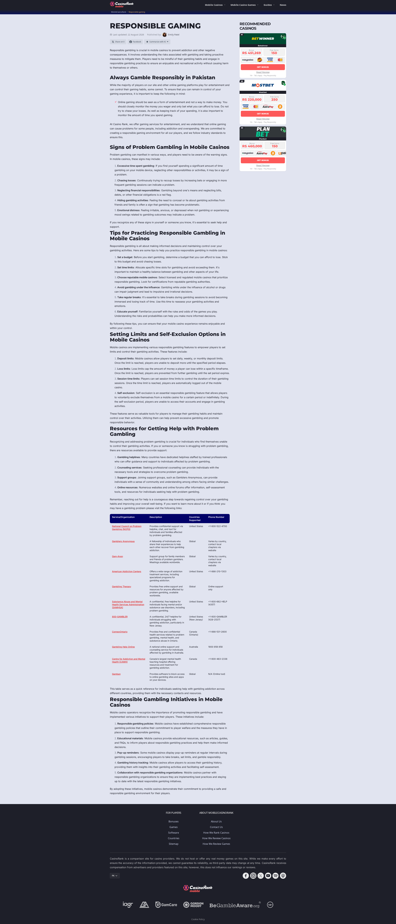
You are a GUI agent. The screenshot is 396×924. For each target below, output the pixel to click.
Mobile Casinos (214, 4)
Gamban (116, 674)
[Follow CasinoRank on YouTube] (268, 876)
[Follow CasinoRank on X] (261, 876)
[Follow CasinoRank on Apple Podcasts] (283, 876)
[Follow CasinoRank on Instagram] (253, 876)
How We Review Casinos (216, 838)
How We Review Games (216, 844)
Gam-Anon (117, 556)
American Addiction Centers (126, 571)
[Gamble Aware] (235, 905)
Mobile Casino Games (243, 4)
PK (113, 875)
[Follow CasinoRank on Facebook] (246, 876)
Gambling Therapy (121, 586)
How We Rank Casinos (216, 832)
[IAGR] (128, 905)
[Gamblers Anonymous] (144, 905)
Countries (173, 838)
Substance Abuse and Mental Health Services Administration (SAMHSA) (128, 604)
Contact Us (216, 827)
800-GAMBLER (120, 616)
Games (173, 827)
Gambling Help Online (123, 646)
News (283, 4)
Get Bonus (263, 67)
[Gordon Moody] (193, 905)
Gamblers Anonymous (123, 541)
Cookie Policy (198, 919)
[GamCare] (166, 905)
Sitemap (173, 844)
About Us (216, 821)
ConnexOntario (119, 631)
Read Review (263, 72)
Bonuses (174, 821)
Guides (268, 4)
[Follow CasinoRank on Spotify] (275, 876)
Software (173, 832)
